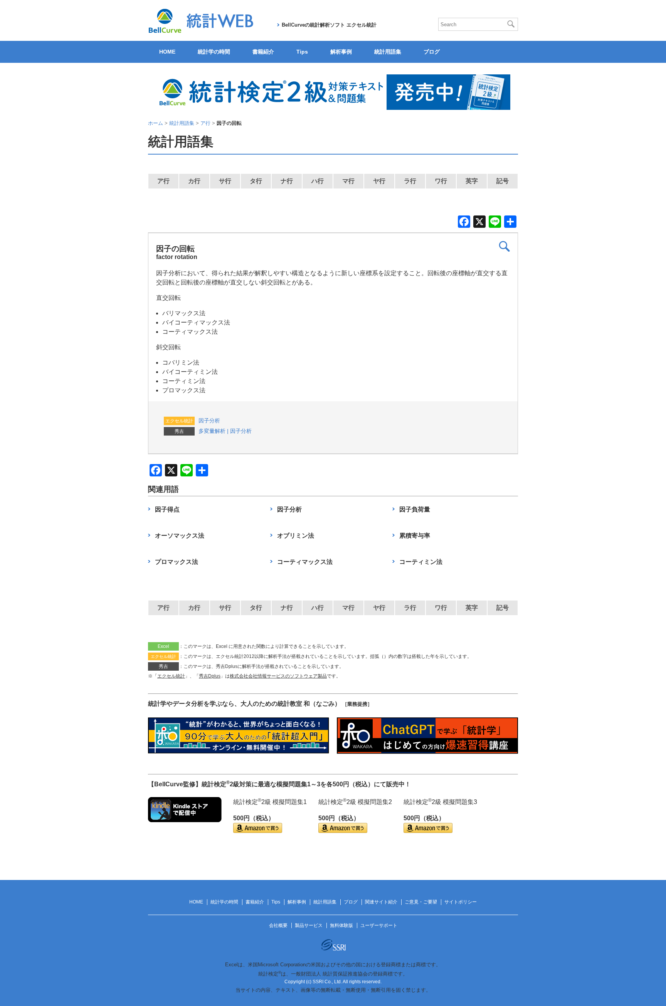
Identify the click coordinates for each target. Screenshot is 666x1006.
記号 (502, 181)
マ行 (348, 181)
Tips (302, 52)
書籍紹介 (263, 52)
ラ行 (410, 181)
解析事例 (341, 52)
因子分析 (209, 420)
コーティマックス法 (305, 562)
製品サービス (309, 925)
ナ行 (287, 181)
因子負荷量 (414, 509)
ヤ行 (379, 181)
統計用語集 (387, 52)
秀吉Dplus (209, 676)
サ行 (225, 181)
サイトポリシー (460, 902)
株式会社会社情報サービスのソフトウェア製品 (278, 676)
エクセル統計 (171, 676)
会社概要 (278, 925)
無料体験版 (341, 925)
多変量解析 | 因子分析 (225, 431)
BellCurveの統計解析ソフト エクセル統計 (329, 25)
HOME (167, 52)
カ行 (194, 181)
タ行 (256, 181)
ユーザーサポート (378, 925)
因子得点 (167, 509)
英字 (472, 181)
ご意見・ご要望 (421, 902)
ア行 (163, 181)
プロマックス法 (176, 562)
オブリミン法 (295, 535)
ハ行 (317, 181)
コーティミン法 (420, 562)
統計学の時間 (214, 52)
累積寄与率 (414, 535)
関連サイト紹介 (381, 902)
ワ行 (441, 181)
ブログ (432, 52)
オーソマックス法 (179, 535)
